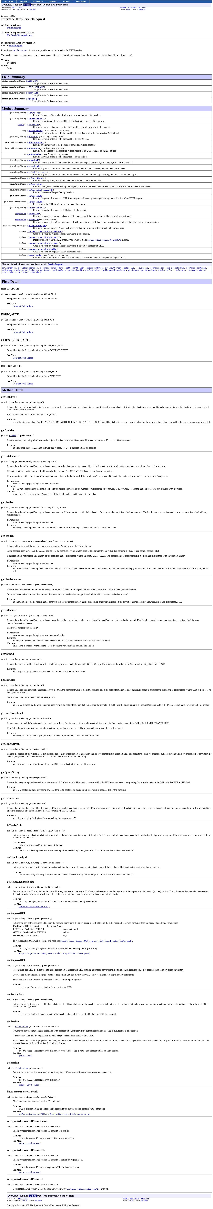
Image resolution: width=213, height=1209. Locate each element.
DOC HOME (8, 1)
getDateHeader (34, 131)
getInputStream (113, 268)
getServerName (148, 270)
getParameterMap (175, 268)
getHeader (32, 136)
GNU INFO (53, 1)
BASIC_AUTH (32, 81)
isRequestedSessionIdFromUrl (43, 237)
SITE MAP (23, 1)
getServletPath (35, 208)
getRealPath (59, 270)
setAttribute (9, 272)
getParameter (157, 268)
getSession (33, 214)
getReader (45, 270)
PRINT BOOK (81, 1)
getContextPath (35, 119)
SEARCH (66, 1)
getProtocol (31, 270)
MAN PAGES (38, 1)
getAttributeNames (28, 268)
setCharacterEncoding (29, 272)
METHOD (33, 9)
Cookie (21, 125)
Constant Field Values (23, 306)
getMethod (32, 160)
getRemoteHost (92, 270)
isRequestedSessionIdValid (41, 249)
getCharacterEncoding (51, 268)
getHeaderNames (35, 142)
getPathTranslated (37, 172)
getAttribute (9, 268)
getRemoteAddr (75, 270)
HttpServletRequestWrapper (20, 35)
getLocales (142, 268)
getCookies (33, 125)
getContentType (95, 268)
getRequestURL (34, 202)
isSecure (180, 270)
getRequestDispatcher (114, 270)
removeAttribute (196, 270)
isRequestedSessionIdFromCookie (44, 231)
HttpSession (20, 214)
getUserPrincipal (36, 226)
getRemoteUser (34, 184)
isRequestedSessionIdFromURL (43, 243)
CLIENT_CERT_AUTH (35, 87)
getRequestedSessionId (39, 190)
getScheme (133, 270)
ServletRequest (14, 27)
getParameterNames (196, 268)
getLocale (129, 268)
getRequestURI (34, 196)
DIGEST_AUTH (32, 93)
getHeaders (33, 148)
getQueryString (35, 178)
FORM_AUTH (31, 99)
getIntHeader (34, 154)
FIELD (19, 9)
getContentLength (75, 268)
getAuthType (33, 113)
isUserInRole (34, 255)
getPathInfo (33, 166)
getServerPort (165, 270)
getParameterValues (12, 270)
